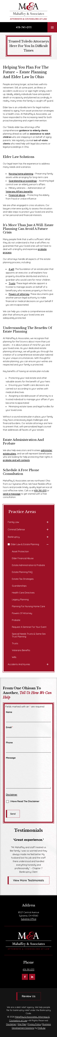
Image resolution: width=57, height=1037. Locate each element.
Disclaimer (11, 794)
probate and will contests (16, 460)
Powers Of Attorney (22, 613)
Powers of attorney (19, 294)
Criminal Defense (16, 529)
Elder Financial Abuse (22, 558)
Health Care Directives (23, 592)
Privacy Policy (34, 1024)
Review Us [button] (28, 996)
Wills (14, 657)
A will (11, 269)
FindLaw (41, 1028)
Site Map (22, 1024)
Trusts (12, 283)
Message (11, 757)
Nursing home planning (21, 173)
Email (9, 727)
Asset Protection (20, 551)
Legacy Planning (20, 599)
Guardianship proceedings (23, 180)
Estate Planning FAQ (22, 572)
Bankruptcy (14, 537)
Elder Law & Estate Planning (25, 544)
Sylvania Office (28, 919)
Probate (16, 620)
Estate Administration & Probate (28, 565)
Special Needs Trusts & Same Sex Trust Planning (29, 635)
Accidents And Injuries (19, 664)
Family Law (13, 522)
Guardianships (19, 585)
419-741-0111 (24, 27)
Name (9, 712)
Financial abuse (17, 195)
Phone (9, 742)
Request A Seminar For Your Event (29, 627)
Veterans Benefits (21, 650)
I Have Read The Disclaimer (24, 801)
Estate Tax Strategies (23, 579)
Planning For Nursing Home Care (28, 606)
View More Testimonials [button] (28, 880)
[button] (52, 27)
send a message (11, 493)
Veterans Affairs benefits (19, 191)
